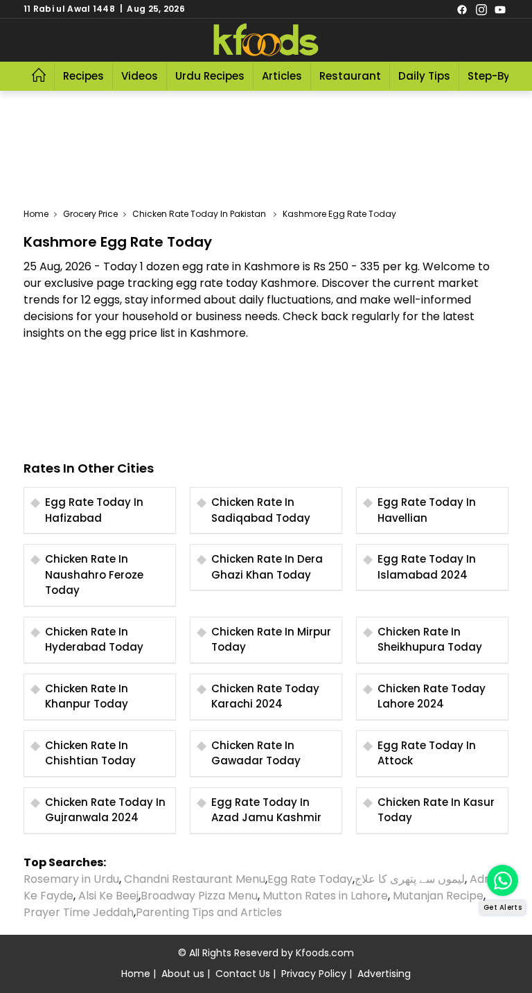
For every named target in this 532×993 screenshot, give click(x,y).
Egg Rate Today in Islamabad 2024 (427, 567)
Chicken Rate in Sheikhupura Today (430, 639)
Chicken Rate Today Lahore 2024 (432, 696)
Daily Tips (424, 76)
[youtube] (500, 9)
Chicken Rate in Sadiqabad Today (260, 510)
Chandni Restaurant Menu (194, 879)
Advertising (384, 974)
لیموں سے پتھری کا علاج (410, 879)
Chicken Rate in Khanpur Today (86, 696)
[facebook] (462, 9)
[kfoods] (266, 40)
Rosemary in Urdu (71, 879)
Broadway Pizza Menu (199, 896)
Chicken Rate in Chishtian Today (90, 753)
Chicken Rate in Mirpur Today (271, 639)
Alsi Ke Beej (108, 896)
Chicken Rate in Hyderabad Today (94, 639)
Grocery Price (90, 214)
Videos (139, 76)
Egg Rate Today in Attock (427, 753)
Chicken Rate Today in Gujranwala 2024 (105, 810)
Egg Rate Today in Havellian (427, 510)
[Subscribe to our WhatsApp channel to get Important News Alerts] (502, 880)
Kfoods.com (325, 953)
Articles (282, 76)
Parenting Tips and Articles (209, 912)
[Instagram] (481, 9)
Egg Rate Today (310, 879)
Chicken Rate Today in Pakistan (200, 214)
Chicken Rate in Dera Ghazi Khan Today (267, 567)
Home (36, 214)
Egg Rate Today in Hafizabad (94, 510)
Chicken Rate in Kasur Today (436, 810)
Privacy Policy (313, 974)
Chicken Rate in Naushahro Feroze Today (94, 574)
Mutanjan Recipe (438, 896)
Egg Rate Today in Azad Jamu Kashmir (266, 810)
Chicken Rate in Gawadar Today (256, 753)
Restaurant (350, 76)
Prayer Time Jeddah (79, 912)
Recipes (83, 76)
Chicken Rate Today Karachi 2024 (265, 696)
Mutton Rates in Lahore (325, 896)
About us (182, 974)
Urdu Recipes (210, 76)
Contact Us (242, 974)
